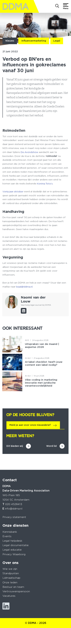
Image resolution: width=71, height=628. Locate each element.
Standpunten (10, 573)
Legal (56, 40)
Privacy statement (14, 517)
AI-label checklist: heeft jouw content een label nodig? (43, 363)
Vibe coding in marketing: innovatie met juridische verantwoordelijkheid (41, 382)
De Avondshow (29, 152)
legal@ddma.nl (24, 286)
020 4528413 (13, 504)
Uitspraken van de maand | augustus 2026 (42, 346)
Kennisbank (9, 531)
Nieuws (9, 40)
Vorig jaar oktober (12, 191)
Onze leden (9, 582)
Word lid (51, 446)
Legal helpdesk (12, 540)
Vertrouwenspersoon (16, 591)
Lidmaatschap (11, 577)
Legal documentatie (15, 545)
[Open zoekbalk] (57, 6)
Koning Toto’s (45, 183)
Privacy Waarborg (13, 554)
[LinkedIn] (23, 311)
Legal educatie (12, 549)
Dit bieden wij (14, 446)
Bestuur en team (13, 586)
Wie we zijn (9, 568)
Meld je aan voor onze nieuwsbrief (30, 425)
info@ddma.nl (13, 508)
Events (6, 536)
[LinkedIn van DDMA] (5, 606)
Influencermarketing (33, 40)
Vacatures (8, 595)
